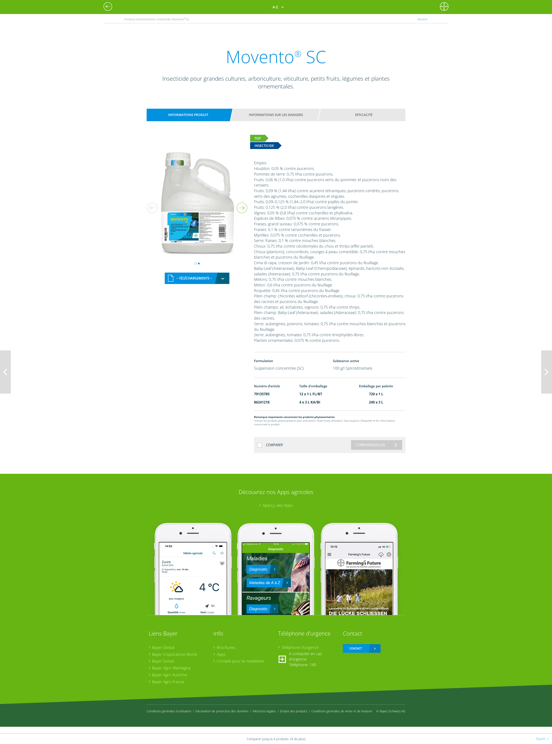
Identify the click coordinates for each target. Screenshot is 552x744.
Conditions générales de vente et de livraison (341, 711)
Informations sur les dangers (276, 115)
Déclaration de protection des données (222, 711)
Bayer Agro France (168, 681)
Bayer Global (163, 647)
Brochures (226, 647)
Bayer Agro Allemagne (171, 667)
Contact (355, 648)
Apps (221, 654)
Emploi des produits (293, 711)
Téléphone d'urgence (300, 647)
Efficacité (363, 115)
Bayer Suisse (163, 661)
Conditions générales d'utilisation (169, 711)
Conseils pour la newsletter (240, 661)
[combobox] (197, 278)
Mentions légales (264, 711)
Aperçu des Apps (278, 505)
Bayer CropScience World (174, 654)
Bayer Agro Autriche (169, 674)
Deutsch (422, 19)
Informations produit (188, 115)
